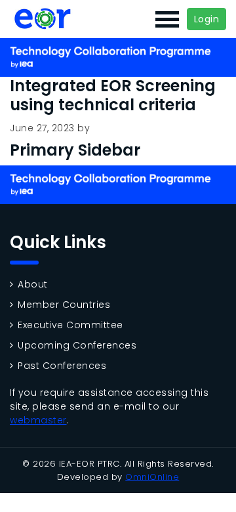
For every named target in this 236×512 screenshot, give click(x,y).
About (33, 284)
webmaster (38, 420)
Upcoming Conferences (77, 345)
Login (207, 19)
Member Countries (64, 305)
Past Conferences (62, 366)
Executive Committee (70, 325)
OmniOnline (152, 477)
